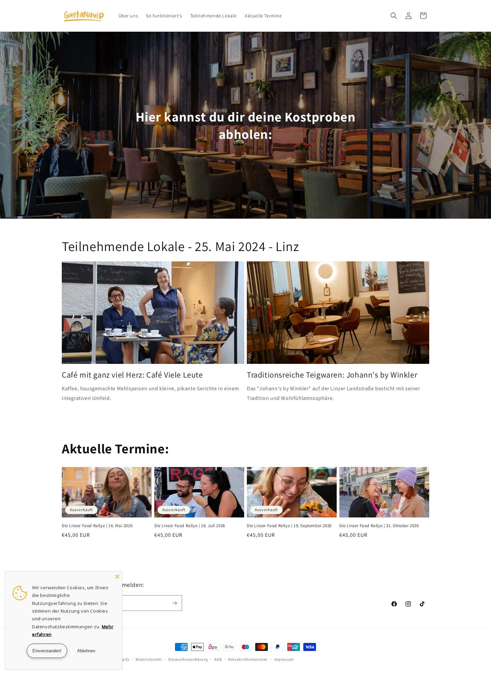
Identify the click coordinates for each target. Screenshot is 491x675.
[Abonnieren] (174, 603)
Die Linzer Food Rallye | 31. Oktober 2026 (379, 525)
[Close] (117, 576)
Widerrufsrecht (149, 659)
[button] (393, 15)
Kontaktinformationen (248, 659)
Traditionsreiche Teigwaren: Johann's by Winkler (332, 375)
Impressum (284, 659)
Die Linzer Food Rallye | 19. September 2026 (289, 525)
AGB (217, 659)
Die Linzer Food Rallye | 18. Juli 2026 (189, 525)
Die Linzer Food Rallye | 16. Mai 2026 (97, 525)
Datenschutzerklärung (188, 659)
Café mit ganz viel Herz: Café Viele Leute (132, 375)
